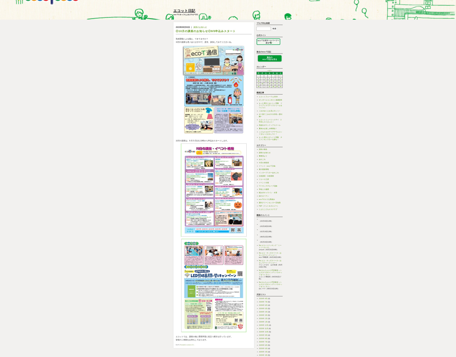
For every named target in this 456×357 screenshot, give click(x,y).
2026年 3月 (263, 315)
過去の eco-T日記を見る (269, 58)
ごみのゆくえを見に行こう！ (269, 111)
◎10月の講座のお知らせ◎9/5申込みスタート (206, 31)
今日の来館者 (264, 163)
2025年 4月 (263, 352)
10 (258, 81)
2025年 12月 (263, 325)
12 (266, 81)
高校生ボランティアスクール (269, 125)
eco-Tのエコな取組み (267, 199)
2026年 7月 (263, 302)
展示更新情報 (264, 169)
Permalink (182, 344)
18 (262, 84)
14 (273, 81)
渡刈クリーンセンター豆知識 (269, 203)
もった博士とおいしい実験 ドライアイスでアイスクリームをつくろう (270, 105)
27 (269, 86)
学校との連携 (264, 189)
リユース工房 (264, 179)
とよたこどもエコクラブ (268, 209)
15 (277, 81)
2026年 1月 (263, 322)
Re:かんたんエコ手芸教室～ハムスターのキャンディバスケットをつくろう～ (270, 272)
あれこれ (262, 159)
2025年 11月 (263, 328)
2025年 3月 (263, 355)
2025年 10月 (263, 332)
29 (277, 86)
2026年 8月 (263, 298)
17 (258, 84)
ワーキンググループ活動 (268, 186)
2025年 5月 (263, 348)
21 (273, 84)
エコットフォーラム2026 (268, 97)
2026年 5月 (263, 308)
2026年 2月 (263, 318)
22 (277, 84)
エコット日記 (184, 11)
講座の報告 (263, 149)
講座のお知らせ (200, 27)
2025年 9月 (263, 335)
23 (280, 84)
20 (269, 84)
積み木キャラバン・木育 (268, 193)
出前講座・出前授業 (266, 176)
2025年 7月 (263, 342)
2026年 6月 (263, 305)
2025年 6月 (263, 345)
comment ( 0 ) (190, 344)
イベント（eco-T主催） (268, 166)
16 (280, 81)
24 (258, 86)
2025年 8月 (263, 338)
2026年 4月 (263, 312)
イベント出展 (264, 183)
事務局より (263, 156)
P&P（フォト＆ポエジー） (269, 206)
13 (269, 81)
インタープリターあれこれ (269, 173)
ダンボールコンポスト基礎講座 (270, 100)
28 (273, 86)
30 (280, 86)
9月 (269, 70)
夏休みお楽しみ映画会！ (268, 128)
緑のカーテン (264, 196)
